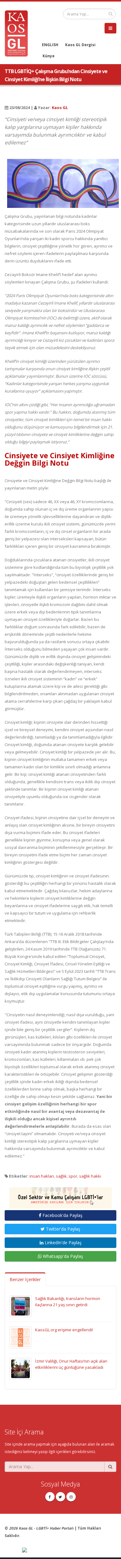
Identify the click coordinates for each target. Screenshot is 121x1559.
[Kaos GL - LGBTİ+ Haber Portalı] (19, 33)
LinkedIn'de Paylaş (62, 1242)
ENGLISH (50, 44)
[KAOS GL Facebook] (50, 1496)
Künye (49, 55)
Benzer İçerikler (25, 1279)
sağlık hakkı (90, 1176)
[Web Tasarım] (69, 1550)
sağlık (61, 1176)
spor (73, 1176)
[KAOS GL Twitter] (60, 1496)
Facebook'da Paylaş (62, 1215)
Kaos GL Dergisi (80, 44)
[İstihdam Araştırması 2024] (60, 1195)
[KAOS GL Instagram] (71, 1496)
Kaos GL (60, 107)
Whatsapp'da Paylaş (62, 1256)
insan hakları (41, 1176)
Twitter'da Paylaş (62, 1229)
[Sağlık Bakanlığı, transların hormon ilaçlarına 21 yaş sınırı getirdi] (20, 1305)
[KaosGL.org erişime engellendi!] (20, 1337)
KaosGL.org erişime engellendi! (64, 1330)
